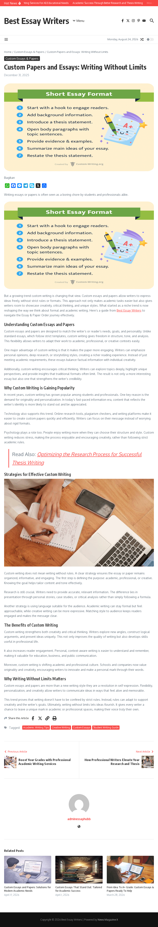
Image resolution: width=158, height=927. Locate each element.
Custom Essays (81, 727)
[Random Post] (142, 39)
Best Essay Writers (36, 20)
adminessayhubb (79, 819)
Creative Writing (61, 727)
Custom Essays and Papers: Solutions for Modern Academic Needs (27, 889)
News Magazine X (108, 919)
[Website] (79, 827)
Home (8, 51)
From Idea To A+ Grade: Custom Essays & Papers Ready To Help (130, 889)
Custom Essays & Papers (29, 51)
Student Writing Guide (105, 727)
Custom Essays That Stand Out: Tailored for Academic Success (78, 889)
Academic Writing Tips (36, 727)
